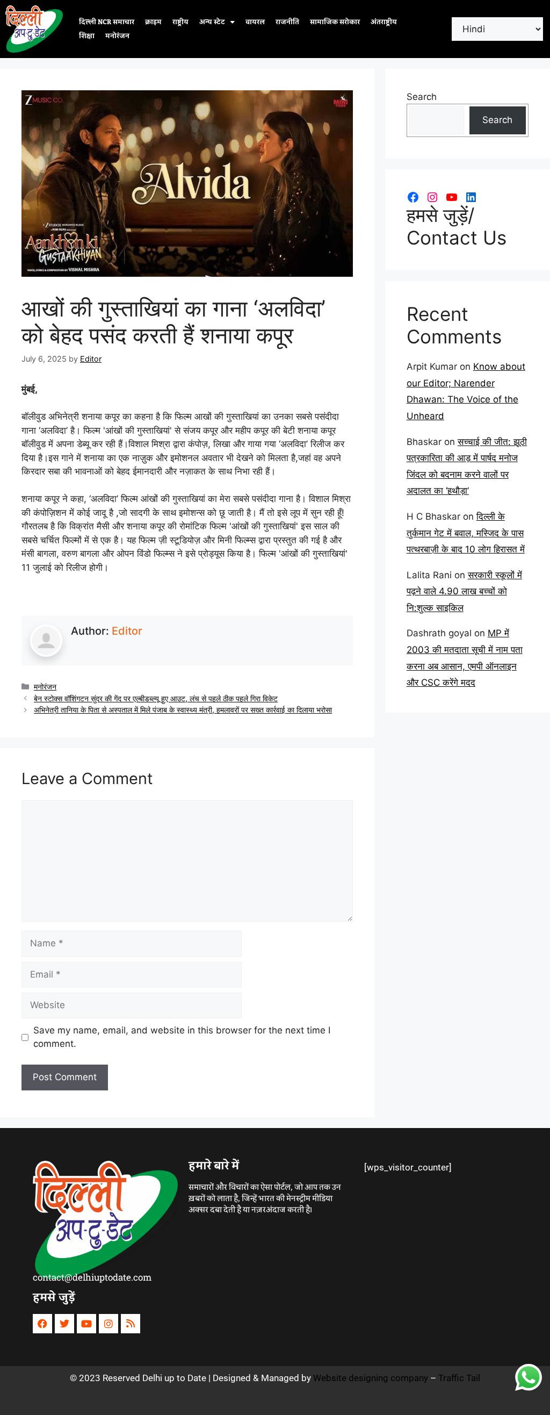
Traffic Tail (459, 1378)
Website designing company (370, 1378)
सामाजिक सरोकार (335, 22)
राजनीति (287, 22)
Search (422, 96)
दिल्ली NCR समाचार (106, 22)
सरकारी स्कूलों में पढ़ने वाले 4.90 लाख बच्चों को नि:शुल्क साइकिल (464, 591)
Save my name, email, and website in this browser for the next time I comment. (181, 1037)
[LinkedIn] (471, 197)
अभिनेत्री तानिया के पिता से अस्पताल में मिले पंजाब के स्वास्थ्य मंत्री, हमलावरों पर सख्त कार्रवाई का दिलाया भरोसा (183, 709)
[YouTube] (451, 197)
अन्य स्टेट (212, 22)
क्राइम (153, 22)
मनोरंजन (117, 36)
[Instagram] (432, 197)
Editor (127, 630)
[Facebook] (413, 197)
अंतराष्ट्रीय (384, 22)
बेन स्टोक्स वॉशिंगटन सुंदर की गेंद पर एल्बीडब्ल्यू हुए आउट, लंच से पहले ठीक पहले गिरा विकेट (156, 698)
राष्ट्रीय (180, 22)
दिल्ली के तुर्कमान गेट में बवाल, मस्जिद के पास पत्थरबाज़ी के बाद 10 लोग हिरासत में (466, 533)
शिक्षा (87, 36)
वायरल (255, 22)
